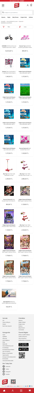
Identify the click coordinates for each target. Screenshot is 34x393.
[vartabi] (16, 5)
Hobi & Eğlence (6, 340)
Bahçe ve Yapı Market (8, 353)
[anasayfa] (4, 390)
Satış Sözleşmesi (22, 338)
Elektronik (5, 344)
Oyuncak (21, 21)
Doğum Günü (24, 17)
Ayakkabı (5, 336)
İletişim (4, 324)
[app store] (24, 344)
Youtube (8, 374)
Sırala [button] (25, 27)
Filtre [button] (9, 27)
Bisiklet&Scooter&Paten (6, 23)
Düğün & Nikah (22, 322)
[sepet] (29, 390)
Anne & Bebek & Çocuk (12, 21)
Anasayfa (3, 21)
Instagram (8, 371)
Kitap (4, 342)
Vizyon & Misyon (6, 322)
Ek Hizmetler (5, 358)
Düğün (8, 17)
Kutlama (31, 17)
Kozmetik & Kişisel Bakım (8, 349)
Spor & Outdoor (6, 351)
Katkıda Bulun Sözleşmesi (25, 340)
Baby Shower (15, 17)
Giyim (4, 334)
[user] (27, 5)
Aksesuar (5, 338)
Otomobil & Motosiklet (8, 360)
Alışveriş (3, 17)
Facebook (8, 366)
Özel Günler (21, 329)
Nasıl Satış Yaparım (7, 326)
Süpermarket (6, 355)
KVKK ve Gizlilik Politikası (24, 334)
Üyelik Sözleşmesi (23, 336)
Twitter (7, 369)
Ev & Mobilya (5, 347)
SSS (3, 320)
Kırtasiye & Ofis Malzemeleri (9, 357)
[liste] (21, 390)
